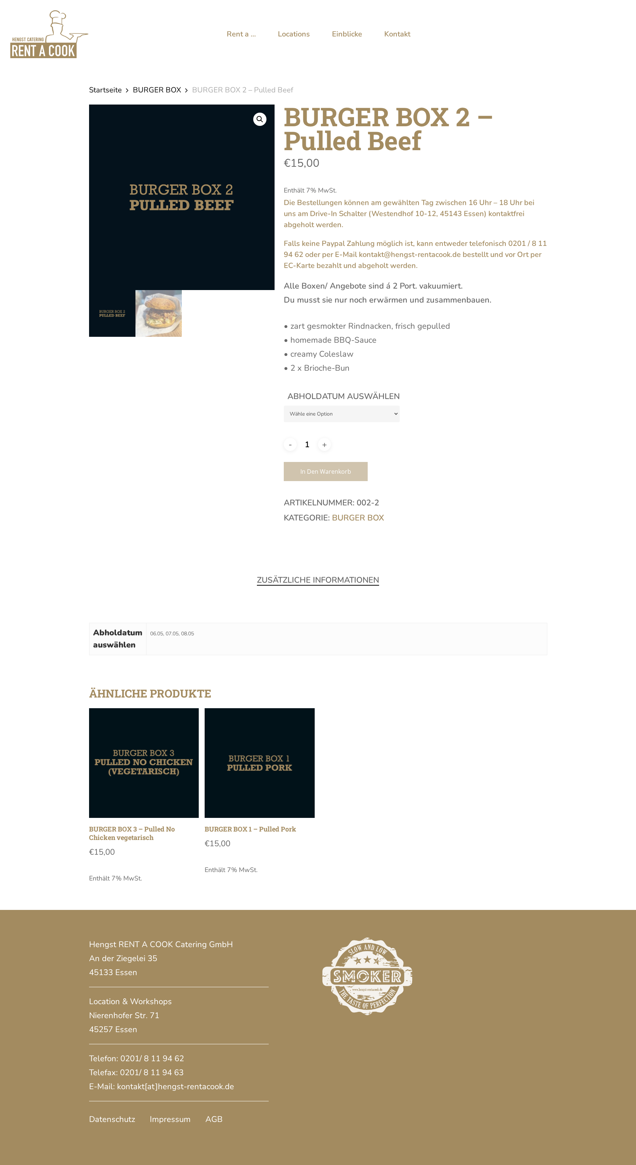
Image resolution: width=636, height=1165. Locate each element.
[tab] (318, 580)
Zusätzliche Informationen (318, 580)
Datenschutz (112, 1119)
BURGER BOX (157, 90)
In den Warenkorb (325, 471)
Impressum (170, 1119)
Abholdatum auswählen (343, 396)
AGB (214, 1119)
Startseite (105, 90)
